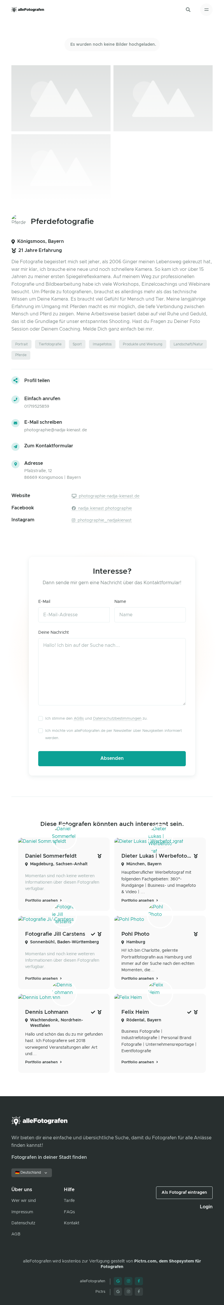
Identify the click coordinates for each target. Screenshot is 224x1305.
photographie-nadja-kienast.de (108, 496)
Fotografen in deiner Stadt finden (49, 1157)
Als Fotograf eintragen (184, 1193)
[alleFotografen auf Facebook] (139, 1281)
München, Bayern (144, 864)
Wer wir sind (23, 1201)
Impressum (22, 1212)
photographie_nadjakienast (104, 520)
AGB (15, 1234)
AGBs (79, 719)
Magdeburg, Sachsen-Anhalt (59, 864)
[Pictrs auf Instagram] (128, 1292)
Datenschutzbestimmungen (117, 719)
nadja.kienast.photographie (104, 508)
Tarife (69, 1201)
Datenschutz (23, 1223)
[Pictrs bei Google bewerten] (118, 1292)
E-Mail (44, 602)
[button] (188, 9)
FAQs (69, 1212)
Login (206, 1207)
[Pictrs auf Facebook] (139, 1292)
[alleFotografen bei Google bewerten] (118, 1281)
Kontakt (71, 1223)
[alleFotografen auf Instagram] (128, 1281)
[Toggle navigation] (206, 9)
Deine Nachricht (53, 633)
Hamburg (135, 942)
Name (120, 602)
